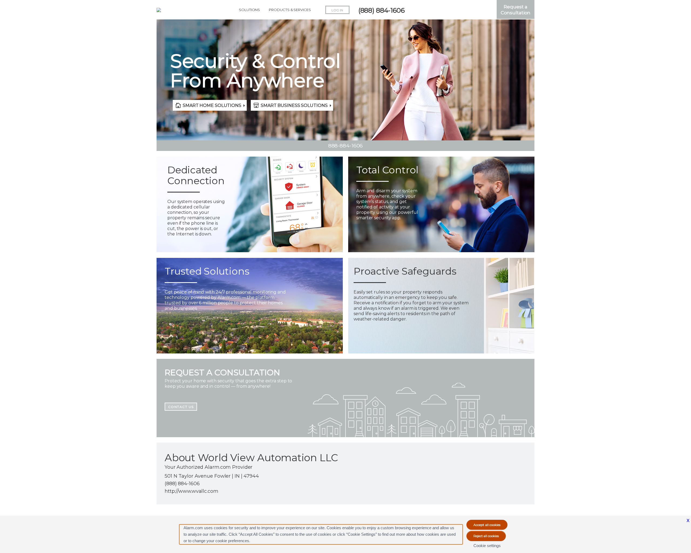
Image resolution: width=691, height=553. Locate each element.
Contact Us (181, 407)
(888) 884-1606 (381, 10)
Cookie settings (487, 545)
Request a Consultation (516, 9)
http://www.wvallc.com (191, 491)
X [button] (688, 520)
